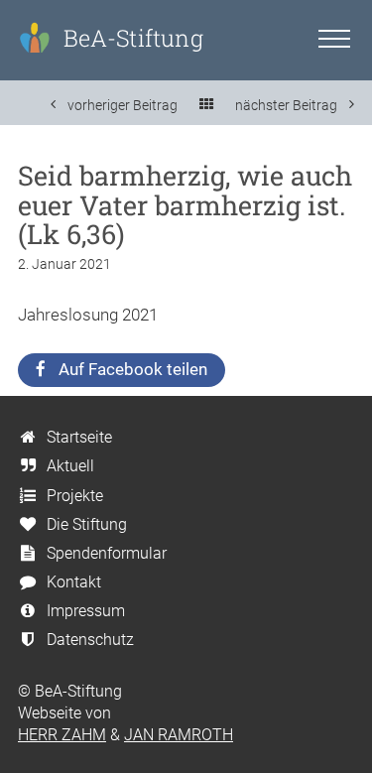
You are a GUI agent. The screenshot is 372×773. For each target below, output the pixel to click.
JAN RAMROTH (178, 734)
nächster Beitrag (287, 104)
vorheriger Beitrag (121, 104)
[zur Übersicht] (206, 105)
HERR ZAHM (62, 734)
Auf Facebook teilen (133, 369)
